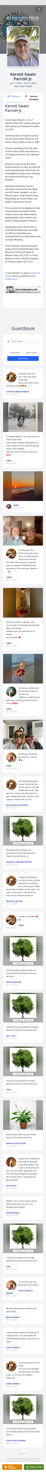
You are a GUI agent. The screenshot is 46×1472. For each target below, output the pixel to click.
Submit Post (23, 358)
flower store (11, 279)
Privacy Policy (16, 1461)
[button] (23, 417)
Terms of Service (30, 1461)
